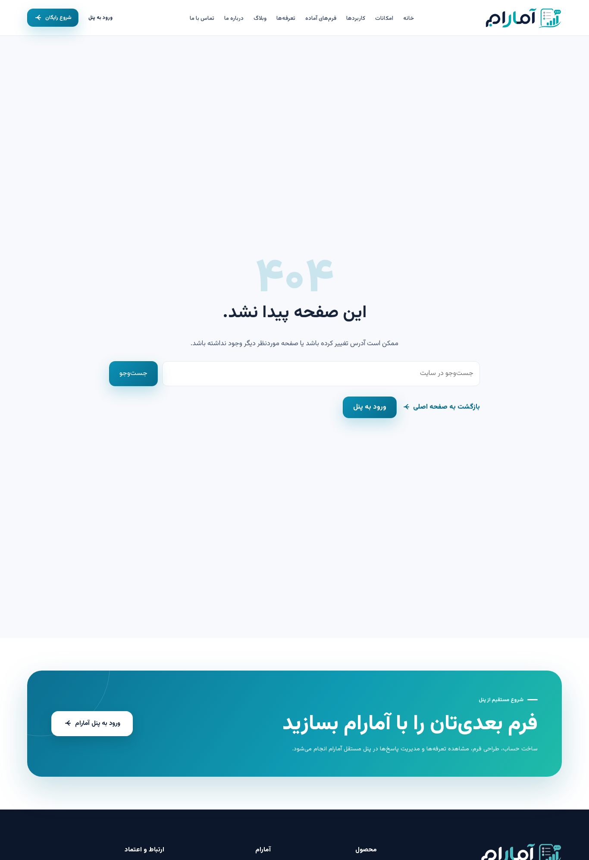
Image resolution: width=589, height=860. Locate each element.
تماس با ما (202, 18)
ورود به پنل (100, 18)
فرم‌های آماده (320, 18)
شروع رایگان (58, 18)
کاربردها (355, 18)
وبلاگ (260, 18)
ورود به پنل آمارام (97, 723)
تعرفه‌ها (285, 18)
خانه (408, 18)
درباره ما (234, 18)
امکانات (384, 18)
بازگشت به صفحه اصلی (446, 407)
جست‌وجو (133, 373)
